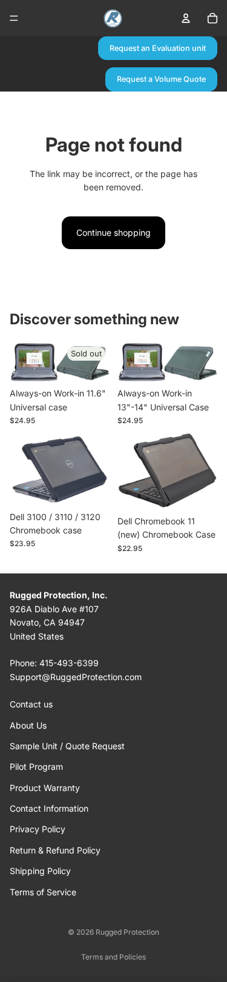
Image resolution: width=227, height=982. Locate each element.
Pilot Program (36, 766)
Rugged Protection (127, 932)
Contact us (31, 704)
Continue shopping (113, 232)
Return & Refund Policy (55, 850)
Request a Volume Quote (161, 79)
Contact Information (49, 808)
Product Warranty (45, 788)
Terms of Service (43, 892)
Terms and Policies (113, 956)
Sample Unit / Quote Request (67, 746)
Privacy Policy (37, 829)
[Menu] (14, 18)
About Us (28, 725)
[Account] (186, 18)
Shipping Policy (40, 871)
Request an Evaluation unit (158, 48)
